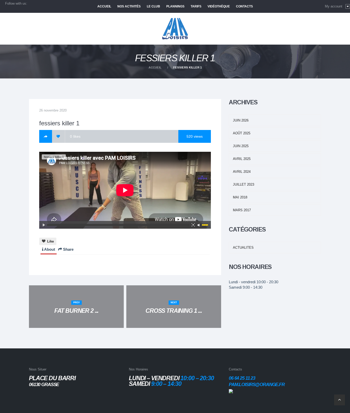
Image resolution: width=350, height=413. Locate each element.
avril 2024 (242, 172)
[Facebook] (45, 136)
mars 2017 (242, 210)
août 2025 (241, 133)
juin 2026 (241, 120)
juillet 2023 (243, 184)
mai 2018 (240, 197)
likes (75, 136)
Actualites (243, 247)
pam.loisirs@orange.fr (257, 384)
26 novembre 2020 (53, 110)
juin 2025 (241, 146)
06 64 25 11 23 (242, 378)
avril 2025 (242, 159)
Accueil (155, 67)
